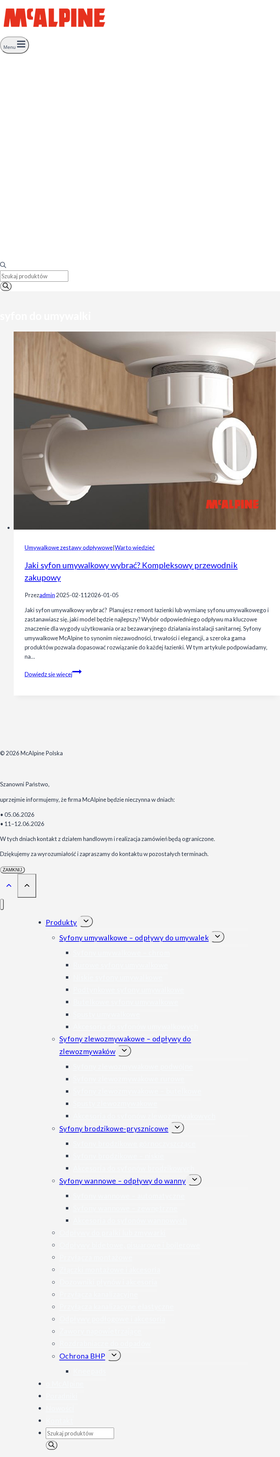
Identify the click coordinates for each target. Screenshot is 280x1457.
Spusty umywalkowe (106, 1014)
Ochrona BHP (82, 1356)
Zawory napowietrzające (100, 1331)
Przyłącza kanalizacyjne (98, 1294)
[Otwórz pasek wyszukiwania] (3, 265)
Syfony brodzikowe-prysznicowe (114, 1128)
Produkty (61, 922)
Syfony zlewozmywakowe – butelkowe (137, 1091)
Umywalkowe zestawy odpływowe (69, 547)
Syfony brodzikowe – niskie (118, 1155)
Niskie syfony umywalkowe (118, 977)
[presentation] (147, 432)
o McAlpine (65, 1383)
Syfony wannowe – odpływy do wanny (122, 1180)
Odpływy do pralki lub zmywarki (112, 1232)
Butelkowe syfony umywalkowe (126, 1001)
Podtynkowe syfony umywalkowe (128, 989)
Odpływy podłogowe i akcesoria (112, 1319)
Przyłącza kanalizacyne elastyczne (116, 1306)
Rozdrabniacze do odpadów (105, 1343)
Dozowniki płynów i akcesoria (108, 1282)
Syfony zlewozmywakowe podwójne (133, 1066)
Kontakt (59, 1420)
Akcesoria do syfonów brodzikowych (134, 1168)
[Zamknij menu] (2, 904)
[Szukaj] (6, 286)
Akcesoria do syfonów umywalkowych (135, 1026)
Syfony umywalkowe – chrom (121, 952)
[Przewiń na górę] (8, 885)
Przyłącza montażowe (96, 1257)
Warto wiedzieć (135, 547)
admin (47, 595)
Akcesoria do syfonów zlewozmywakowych (144, 1115)
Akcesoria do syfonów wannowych (130, 1220)
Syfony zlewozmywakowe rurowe (129, 1079)
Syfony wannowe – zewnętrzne (125, 1208)
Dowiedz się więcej (53, 674)
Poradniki (62, 1395)
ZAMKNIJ (12, 869)
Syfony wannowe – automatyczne (129, 1195)
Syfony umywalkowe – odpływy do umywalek (134, 937)
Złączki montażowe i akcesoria (109, 1269)
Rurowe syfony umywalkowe (120, 965)
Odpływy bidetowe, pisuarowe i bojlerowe (129, 1245)
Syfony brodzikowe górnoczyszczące (134, 1143)
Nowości (60, 1408)
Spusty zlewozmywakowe (115, 1103)
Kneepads (89, 1371)
